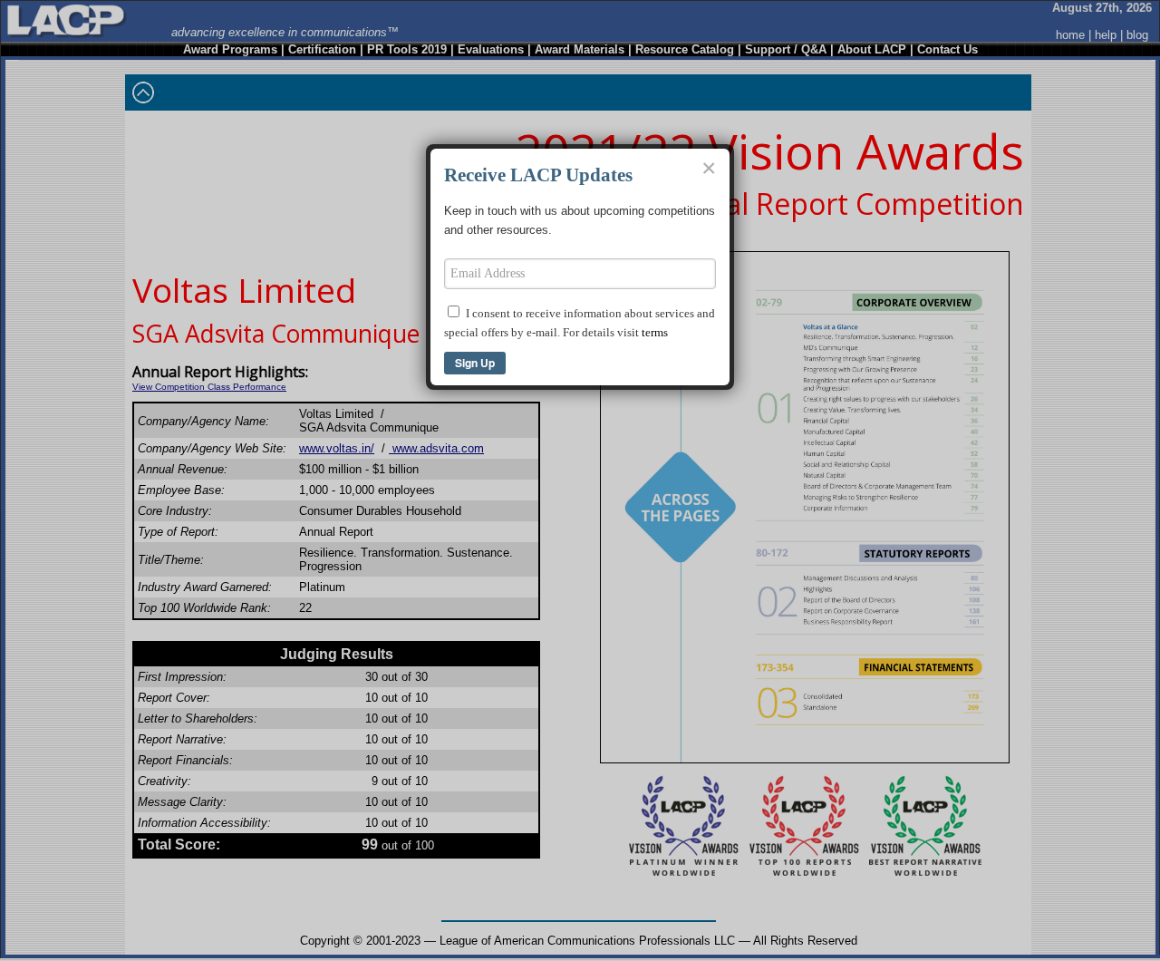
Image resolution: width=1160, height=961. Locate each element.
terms (655, 332)
